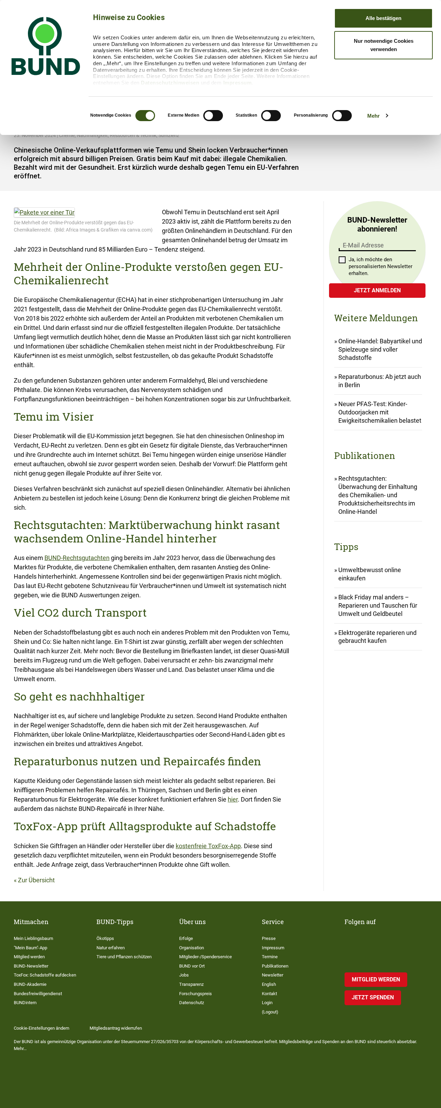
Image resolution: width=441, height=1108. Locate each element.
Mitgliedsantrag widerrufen (116, 1028)
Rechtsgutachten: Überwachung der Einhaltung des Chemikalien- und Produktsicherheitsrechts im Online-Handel (377, 495)
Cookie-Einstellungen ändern (41, 1028)
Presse (269, 938)
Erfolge (186, 938)
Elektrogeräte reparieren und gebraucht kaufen (377, 637)
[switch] (213, 115)
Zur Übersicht (36, 880)
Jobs (184, 975)
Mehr (373, 116)
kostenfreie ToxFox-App (208, 846)
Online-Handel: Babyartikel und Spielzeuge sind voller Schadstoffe (380, 349)
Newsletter (272, 975)
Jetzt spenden (373, 997)
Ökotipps (105, 938)
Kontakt (269, 993)
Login (267, 1002)
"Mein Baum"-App (30, 947)
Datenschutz (191, 1002)
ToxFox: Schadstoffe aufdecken (45, 975)
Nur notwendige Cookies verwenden (383, 45)
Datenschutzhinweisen (170, 83)
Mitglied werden (29, 956)
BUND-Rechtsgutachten (77, 557)
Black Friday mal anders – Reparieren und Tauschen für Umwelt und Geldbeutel (377, 605)
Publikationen (275, 966)
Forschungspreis (195, 993)
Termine (270, 956)
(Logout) (270, 1011)
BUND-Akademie (30, 984)
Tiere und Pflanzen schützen (124, 956)
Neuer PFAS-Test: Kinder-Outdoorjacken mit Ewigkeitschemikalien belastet (379, 412)
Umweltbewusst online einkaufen (369, 574)
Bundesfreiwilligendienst (38, 993)
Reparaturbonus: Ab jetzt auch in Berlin (379, 381)
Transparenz (191, 984)
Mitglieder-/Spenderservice (205, 956)
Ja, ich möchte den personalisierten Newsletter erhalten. (380, 266)
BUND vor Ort (192, 966)
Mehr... (20, 1048)
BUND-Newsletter (31, 966)
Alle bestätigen (383, 18)
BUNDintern (25, 1002)
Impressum (237, 83)
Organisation (191, 947)
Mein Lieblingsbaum (33, 938)
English (269, 984)
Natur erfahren (110, 947)
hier (233, 799)
